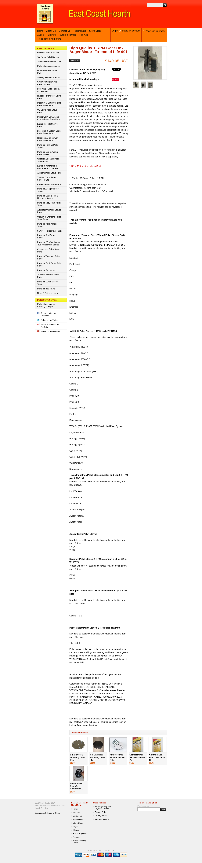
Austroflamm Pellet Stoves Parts (49, 211)
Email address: (143, 806)
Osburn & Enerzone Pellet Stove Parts (49, 218)
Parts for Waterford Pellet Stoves (48, 257)
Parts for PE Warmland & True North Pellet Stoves (48, 243)
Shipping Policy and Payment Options (103, 808)
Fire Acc (83, 35)
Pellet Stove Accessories (48, 66)
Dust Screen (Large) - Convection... (76, 786)
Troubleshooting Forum (49, 39)
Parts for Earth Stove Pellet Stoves (49, 264)
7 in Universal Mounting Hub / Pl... (97, 757)
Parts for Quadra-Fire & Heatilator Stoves (47, 197)
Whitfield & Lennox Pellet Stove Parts (48, 160)
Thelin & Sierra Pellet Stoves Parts (46, 178)
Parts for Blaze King (46, 289)
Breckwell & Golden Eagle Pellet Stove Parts (49, 132)
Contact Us (64, 31)
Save (116, 80)
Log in (115, 30)
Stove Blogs (95, 31)
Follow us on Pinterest (50, 331)
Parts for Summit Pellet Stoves (47, 283)
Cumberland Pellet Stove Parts (48, 250)
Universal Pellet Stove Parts (47, 71)
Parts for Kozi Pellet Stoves (46, 236)
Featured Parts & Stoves (48, 52)
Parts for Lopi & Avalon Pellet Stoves (47, 153)
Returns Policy (101, 812)
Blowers (52, 35)
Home (40, 31)
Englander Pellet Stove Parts (47, 125)
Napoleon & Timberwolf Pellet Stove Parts (47, 139)
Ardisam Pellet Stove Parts (49, 173)
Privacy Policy (100, 816)
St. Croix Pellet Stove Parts (49, 231)
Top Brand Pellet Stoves (48, 57)
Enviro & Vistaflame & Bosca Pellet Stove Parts (48, 167)
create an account (131, 30)
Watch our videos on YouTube (50, 325)
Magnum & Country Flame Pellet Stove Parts (49, 104)
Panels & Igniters (67, 35)
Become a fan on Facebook (48, 314)
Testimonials (79, 31)
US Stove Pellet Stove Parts (47, 111)
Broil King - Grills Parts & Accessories (48, 90)
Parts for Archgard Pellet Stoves (48, 190)
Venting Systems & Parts (48, 77)
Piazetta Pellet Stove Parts (49, 184)
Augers (41, 35)
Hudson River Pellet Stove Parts (49, 97)
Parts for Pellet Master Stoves (47, 225)
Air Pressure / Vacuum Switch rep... (117, 757)
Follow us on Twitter (49, 320)
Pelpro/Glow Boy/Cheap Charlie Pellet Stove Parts (48, 118)
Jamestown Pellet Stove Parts (48, 276)
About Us (51, 31)
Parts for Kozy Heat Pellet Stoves (48, 204)
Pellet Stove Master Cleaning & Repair (46, 305)
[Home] (83, 23)
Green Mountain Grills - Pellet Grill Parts (47, 83)
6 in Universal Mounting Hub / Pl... (77, 757)
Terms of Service (102, 819)
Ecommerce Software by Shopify (48, 813)
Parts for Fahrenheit (46, 270)
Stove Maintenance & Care (49, 61)
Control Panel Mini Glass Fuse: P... (137, 757)
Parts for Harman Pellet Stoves (47, 146)
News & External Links (47, 293)
